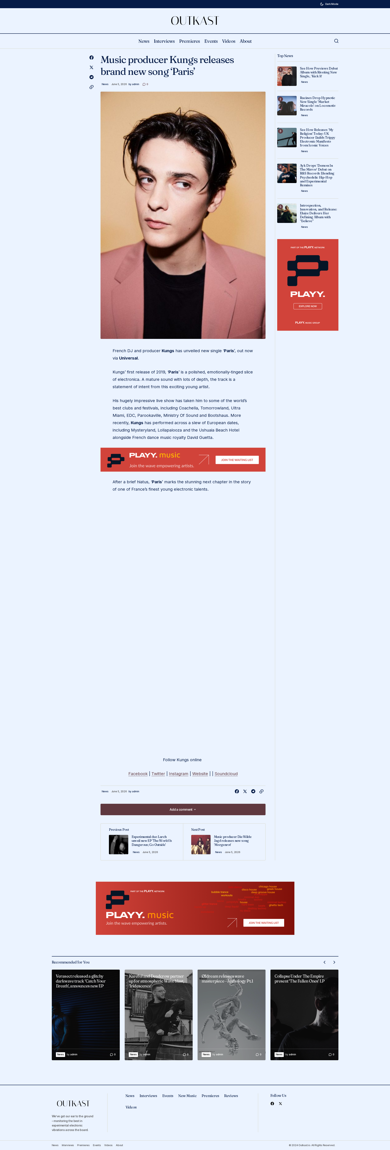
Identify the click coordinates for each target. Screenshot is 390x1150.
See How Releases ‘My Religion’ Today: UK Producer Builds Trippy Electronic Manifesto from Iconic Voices (317, 137)
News (105, 84)
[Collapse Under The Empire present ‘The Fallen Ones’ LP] (304, 1015)
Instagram (178, 773)
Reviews (231, 1095)
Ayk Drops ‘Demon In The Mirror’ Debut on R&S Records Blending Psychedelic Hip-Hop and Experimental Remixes (317, 175)
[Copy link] (91, 87)
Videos (131, 1107)
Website (200, 773)
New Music (187, 1095)
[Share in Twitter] (91, 67)
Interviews (148, 1095)
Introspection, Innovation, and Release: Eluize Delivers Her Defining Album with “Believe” (318, 213)
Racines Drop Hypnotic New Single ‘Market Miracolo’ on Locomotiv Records (318, 104)
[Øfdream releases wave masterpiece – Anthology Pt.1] (232, 1015)
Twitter (158, 773)
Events (167, 1095)
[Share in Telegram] (91, 77)
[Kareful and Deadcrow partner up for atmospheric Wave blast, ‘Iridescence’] (159, 1015)
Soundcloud (226, 773)
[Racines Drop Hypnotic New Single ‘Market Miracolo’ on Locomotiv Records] (287, 105)
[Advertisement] (183, 460)
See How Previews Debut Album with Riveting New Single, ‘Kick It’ (319, 72)
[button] (329, 4)
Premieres (210, 1095)
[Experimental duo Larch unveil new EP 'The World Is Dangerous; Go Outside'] (142, 842)
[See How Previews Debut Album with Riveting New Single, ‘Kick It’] (287, 76)
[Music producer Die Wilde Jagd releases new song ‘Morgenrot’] (224, 842)
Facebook (138, 773)
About (119, 1145)
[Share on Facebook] (91, 58)
